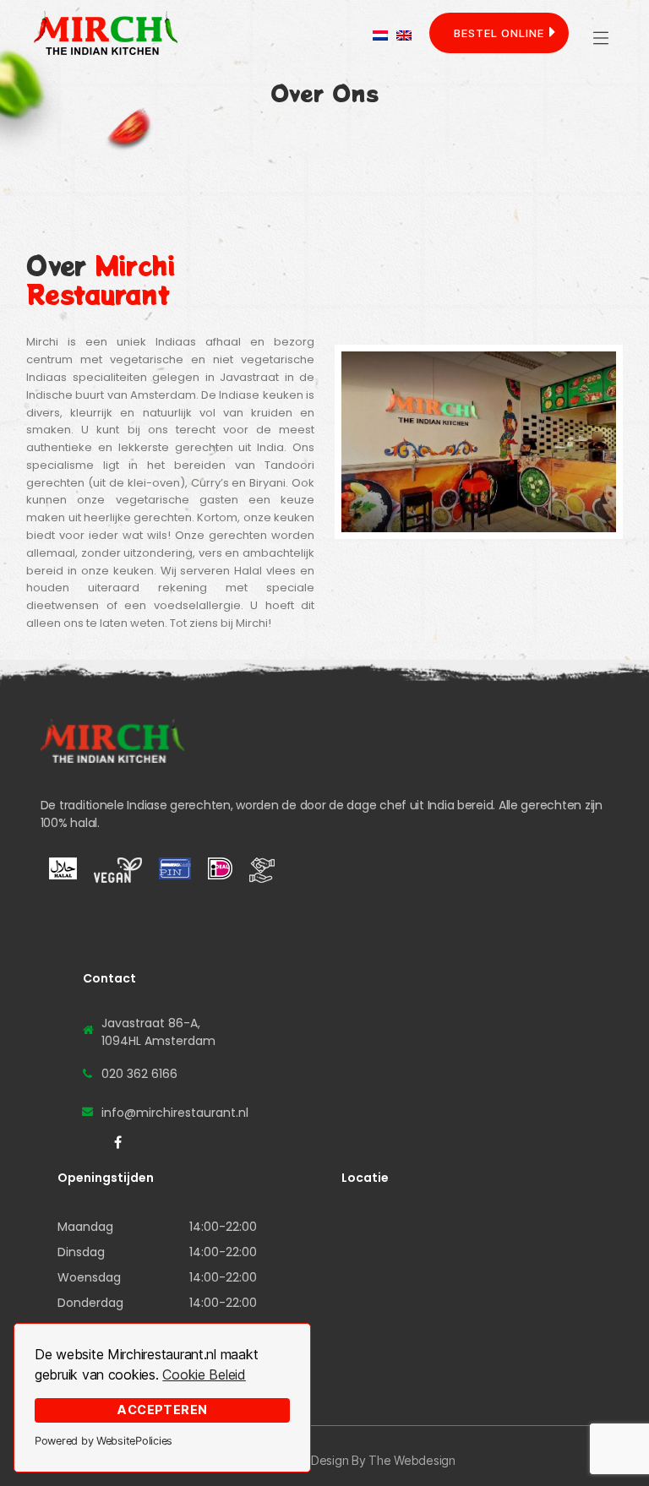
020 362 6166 (139, 1073)
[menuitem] (380, 35)
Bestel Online (499, 33)
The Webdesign (411, 1460)
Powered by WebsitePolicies (103, 1440)
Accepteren (162, 1409)
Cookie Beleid (204, 1374)
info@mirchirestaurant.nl (174, 1112)
